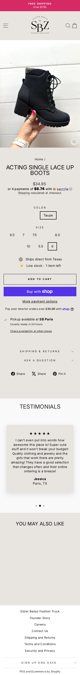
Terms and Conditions (40, 644)
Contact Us (40, 631)
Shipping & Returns (40, 351)
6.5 (12, 235)
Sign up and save (39, 662)
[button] (40, 189)
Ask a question (40, 360)
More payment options (39, 301)
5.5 (40, 246)
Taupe (48, 215)
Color (40, 207)
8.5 (57, 235)
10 (28, 246)
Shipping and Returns (40, 637)
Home (39, 159)
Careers (40, 624)
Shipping (24, 193)
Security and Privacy (40, 650)
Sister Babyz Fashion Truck (40, 611)
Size (40, 227)
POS (22, 671)
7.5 (35, 235)
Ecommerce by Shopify (45, 671)
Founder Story (40, 618)
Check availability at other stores (31, 331)
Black (31, 215)
